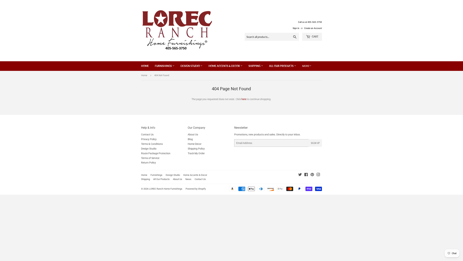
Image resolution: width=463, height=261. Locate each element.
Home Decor (194, 143)
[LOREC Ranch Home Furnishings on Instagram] (318, 175)
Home (145, 65)
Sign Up (315, 143)
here (243, 99)
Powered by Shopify (196, 188)
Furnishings (163, 65)
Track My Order (196, 153)
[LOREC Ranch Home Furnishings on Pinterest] (312, 175)
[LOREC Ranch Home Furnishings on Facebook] (306, 175)
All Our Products (281, 65)
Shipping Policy (196, 148)
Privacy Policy (149, 139)
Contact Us (147, 134)
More (305, 66)
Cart (314, 36)
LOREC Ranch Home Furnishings (165, 188)
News (188, 179)
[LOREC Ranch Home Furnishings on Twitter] (300, 175)
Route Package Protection (155, 153)
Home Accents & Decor (224, 65)
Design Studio (190, 65)
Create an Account (313, 28)
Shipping (255, 65)
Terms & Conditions (152, 143)
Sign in (296, 28)
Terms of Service (150, 158)
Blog (190, 139)
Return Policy (148, 162)
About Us (193, 134)
